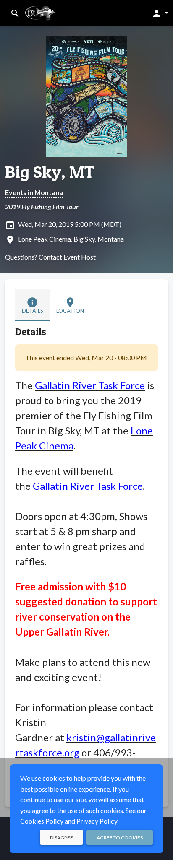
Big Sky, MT (49, 172)
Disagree (61, 837)
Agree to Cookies (120, 837)
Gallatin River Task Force (90, 385)
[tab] (32, 305)
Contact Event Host (67, 257)
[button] (160, 13)
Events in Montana (34, 192)
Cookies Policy (41, 821)
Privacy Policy (97, 821)
